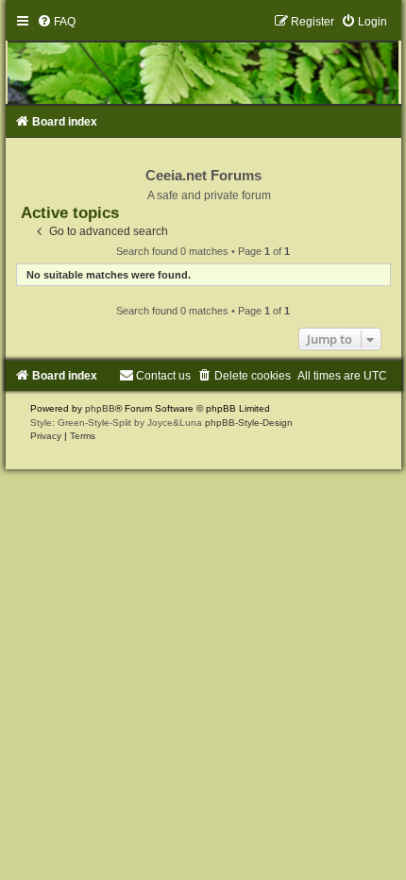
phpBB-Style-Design (249, 422)
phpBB (100, 408)
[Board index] (203, 59)
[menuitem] (56, 21)
